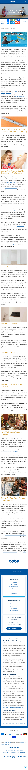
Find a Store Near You (14, 628)
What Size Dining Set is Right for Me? (14, 750)
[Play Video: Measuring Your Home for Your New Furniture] (14, 38)
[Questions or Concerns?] (19, 45)
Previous (25, 20)
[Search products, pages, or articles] (22, 1)
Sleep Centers (14, 604)
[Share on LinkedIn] (12, 561)
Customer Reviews (20, 723)
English (13, 730)
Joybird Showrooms (14, 606)
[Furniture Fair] (14, 1)
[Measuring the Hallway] (12, 45)
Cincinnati (14, 584)
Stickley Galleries (14, 610)
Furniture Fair (8, 742)
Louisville (14, 591)
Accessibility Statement (8, 723)
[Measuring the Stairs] (14, 45)
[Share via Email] (15, 561)
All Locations (14, 582)
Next (24, 21)
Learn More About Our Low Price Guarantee (13, 707)
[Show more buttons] (26, 45)
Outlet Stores (14, 608)
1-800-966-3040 (18, 572)
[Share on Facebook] (10, 561)
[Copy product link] (18, 561)
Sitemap (7, 744)
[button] (25, 767)
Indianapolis (14, 593)
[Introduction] (4, 45)
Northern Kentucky (14, 586)
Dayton (14, 589)
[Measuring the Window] (17, 45)
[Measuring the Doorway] (6, 45)
